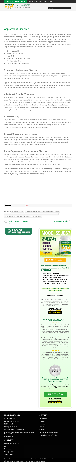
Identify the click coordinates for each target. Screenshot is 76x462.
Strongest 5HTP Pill (10, 427)
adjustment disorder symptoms (13, 216)
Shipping (42, 427)
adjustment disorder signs (50, 214)
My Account (8, 449)
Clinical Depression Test (12, 421)
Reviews (42, 421)
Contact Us (43, 429)
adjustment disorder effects (13, 214)
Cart (5, 446)
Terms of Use (8, 454)
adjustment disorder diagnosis (50, 211)
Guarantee (42, 424)
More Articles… (9, 436)
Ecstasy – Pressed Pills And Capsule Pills (18, 222)
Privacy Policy (8, 452)
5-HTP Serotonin (9, 418)
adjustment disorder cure (33, 211)
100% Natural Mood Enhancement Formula (40, 1)
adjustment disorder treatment (32, 216)
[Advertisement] (38, 19)
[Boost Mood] (17, 8)
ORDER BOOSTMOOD (11, 443)
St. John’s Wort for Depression (14, 429)
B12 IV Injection (9, 424)
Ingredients (43, 418)
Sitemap (43, 461)
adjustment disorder (18, 211)
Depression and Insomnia (60, 221)
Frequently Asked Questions (48, 432)
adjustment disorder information (32, 214)
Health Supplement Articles (48, 435)
